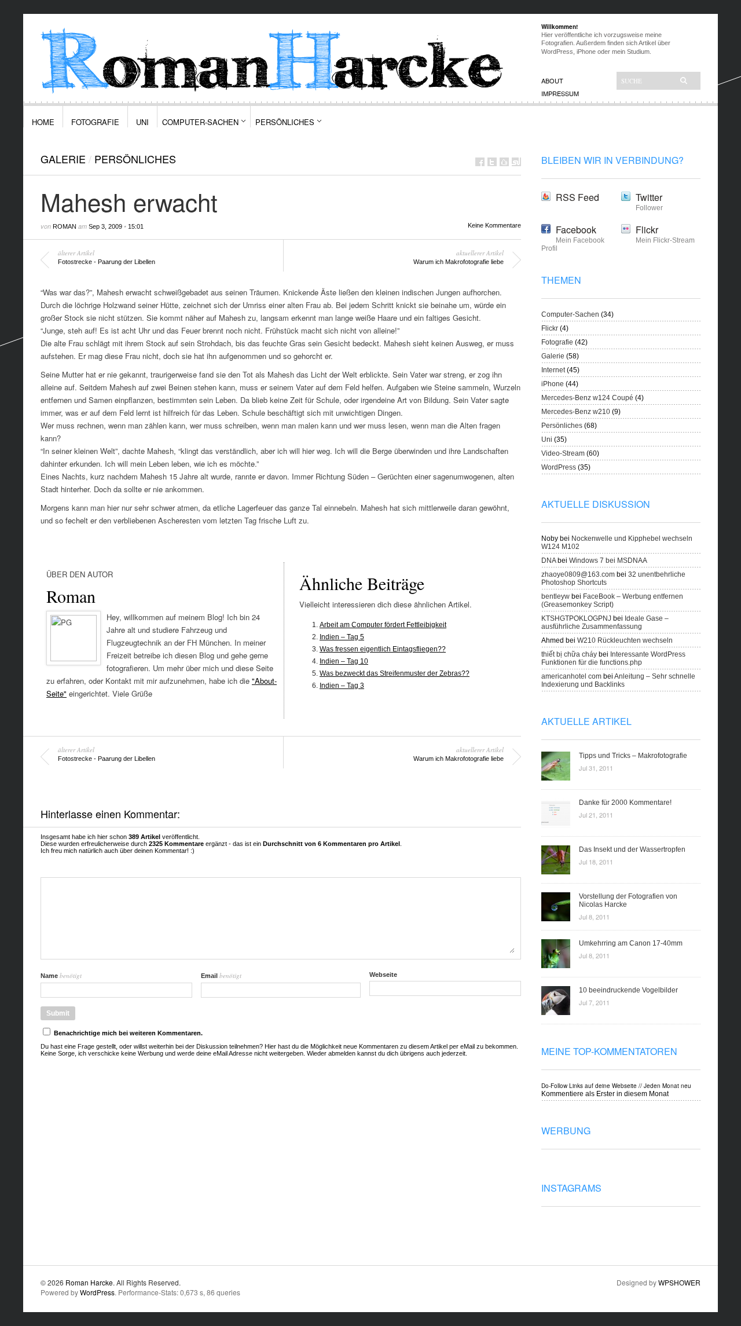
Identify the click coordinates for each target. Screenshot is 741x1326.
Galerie (63, 158)
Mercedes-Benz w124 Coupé (587, 398)
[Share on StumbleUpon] (516, 161)
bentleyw (555, 596)
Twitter (649, 197)
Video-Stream (563, 453)
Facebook (576, 229)
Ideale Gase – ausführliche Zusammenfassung (605, 622)
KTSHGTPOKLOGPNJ (576, 618)
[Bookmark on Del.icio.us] (504, 161)
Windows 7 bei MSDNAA (608, 560)
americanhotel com (571, 676)
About (552, 80)
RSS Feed (577, 197)
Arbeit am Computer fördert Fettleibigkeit (383, 625)
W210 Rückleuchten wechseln (625, 640)
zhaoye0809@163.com (578, 574)
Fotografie (95, 121)
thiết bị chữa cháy (569, 654)
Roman (64, 226)
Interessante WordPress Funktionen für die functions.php (613, 658)
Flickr (647, 229)
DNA (548, 560)
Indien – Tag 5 (342, 637)
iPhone (552, 384)
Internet (553, 370)
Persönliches (284, 121)
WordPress (558, 467)
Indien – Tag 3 (342, 686)
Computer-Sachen (200, 121)
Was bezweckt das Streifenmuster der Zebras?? (394, 673)
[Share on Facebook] (480, 161)
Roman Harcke (89, 1282)
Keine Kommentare (494, 225)
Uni (142, 121)
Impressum (560, 93)
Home (43, 121)
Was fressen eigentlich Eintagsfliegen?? (383, 649)
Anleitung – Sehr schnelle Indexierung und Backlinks (618, 680)
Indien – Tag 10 (344, 661)
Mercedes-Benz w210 (575, 412)
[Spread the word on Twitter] (492, 161)
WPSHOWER (679, 1282)
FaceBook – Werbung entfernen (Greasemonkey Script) (612, 600)
